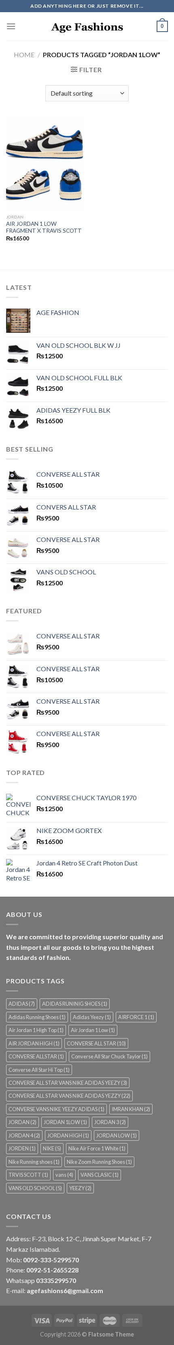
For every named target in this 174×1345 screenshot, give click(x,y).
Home (24, 54)
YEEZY (80, 1188)
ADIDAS (21, 1003)
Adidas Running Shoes (37, 1017)
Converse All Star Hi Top (39, 1070)
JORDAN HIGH (68, 1135)
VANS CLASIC (100, 1175)
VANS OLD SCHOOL (35, 1188)
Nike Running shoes (33, 1162)
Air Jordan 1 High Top (36, 1030)
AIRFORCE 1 (136, 1017)
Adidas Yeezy (92, 1017)
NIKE (52, 1148)
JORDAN (22, 1122)
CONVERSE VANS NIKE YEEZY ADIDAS (56, 1109)
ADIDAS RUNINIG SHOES (74, 1003)
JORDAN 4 (24, 1135)
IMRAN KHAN (131, 1109)
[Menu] (11, 26)
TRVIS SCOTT (28, 1175)
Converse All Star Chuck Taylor (109, 1056)
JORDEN (22, 1148)
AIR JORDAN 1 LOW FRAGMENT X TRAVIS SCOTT (44, 227)
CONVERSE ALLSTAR (36, 1056)
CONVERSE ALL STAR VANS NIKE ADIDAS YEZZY (69, 1095)
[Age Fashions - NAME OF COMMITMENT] (87, 26)
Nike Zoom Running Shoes (99, 1162)
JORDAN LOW (116, 1135)
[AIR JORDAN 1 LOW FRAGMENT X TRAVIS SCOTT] (44, 164)
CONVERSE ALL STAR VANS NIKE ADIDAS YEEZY (67, 1082)
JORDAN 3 (110, 1122)
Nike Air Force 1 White (96, 1148)
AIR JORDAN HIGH (33, 1043)
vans (64, 1175)
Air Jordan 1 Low (93, 1030)
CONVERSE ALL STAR (96, 1043)
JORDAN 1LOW (65, 1122)
